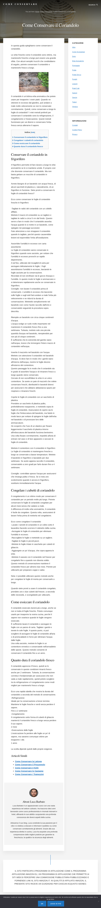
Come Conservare (20, 4)
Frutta (74, 70)
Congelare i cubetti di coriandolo (27, 140)
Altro (73, 47)
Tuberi (74, 102)
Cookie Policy (77, 130)
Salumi (74, 93)
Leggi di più (55, 904)
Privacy (74, 134)
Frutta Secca (76, 75)
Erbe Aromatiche (78, 61)
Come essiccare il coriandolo (26, 143)
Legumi (74, 84)
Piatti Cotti (75, 88)
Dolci (74, 56)
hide (33, 132)
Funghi (74, 79)
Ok (42, 904)
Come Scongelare (78, 52)
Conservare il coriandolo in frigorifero (30, 137)
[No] (99, 901)
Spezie (74, 97)
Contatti (75, 125)
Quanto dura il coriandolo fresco (27, 146)
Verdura (75, 107)
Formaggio (76, 65)
